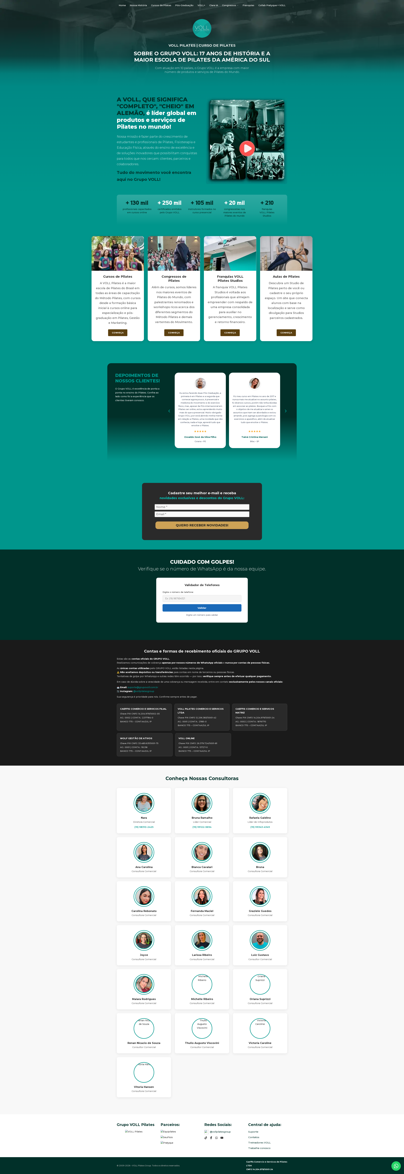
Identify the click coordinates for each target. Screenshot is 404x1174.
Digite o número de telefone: (178, 592)
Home (122, 5)
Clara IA (213, 5)
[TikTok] (205, 1137)
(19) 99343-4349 (260, 827)
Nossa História (138, 5)
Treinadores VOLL (259, 1142)
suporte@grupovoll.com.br (143, 687)
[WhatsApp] (216, 1137)
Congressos (229, 5)
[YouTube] (221, 1137)
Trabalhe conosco (259, 1148)
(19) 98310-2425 (143, 827)
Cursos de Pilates (161, 5)
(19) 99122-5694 (202, 827)
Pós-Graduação (184, 5)
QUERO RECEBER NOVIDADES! (202, 525)
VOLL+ (201, 5)
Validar (202, 607)
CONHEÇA (118, 332)
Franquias (248, 5)
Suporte (253, 1131)
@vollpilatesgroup (143, 691)
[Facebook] (211, 1137)
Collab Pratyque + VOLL (272, 5)
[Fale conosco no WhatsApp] (396, 1166)
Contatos (253, 1137)
